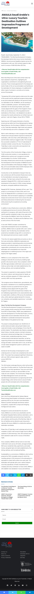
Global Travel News (12, 10)
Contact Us (4, 551)
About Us (3, 553)
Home (4, 10)
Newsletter (23, 551)
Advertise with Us (24, 553)
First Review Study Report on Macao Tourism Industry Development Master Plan (8, 489)
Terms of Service (5, 555)
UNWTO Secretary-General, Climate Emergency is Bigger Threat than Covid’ (7, 496)
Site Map (22, 557)
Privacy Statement (6, 557)
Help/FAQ (22, 555)
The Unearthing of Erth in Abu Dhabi (25, 487)
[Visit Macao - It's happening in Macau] (5, 3)
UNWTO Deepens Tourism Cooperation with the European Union (25, 495)
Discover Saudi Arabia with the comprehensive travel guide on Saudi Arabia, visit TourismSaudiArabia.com (15, 71)
